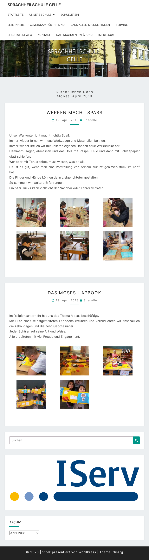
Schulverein (70, 14)
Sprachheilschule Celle (34, 5)
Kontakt (44, 34)
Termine (122, 24)
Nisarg (118, 552)
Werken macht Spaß (75, 112)
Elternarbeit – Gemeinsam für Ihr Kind (36, 24)
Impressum (106, 34)
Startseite (15, 14)
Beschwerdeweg (20, 34)
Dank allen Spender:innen (90, 24)
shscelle (90, 120)
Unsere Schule (40, 14)
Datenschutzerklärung (74, 34)
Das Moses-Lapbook (74, 292)
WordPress (87, 552)
